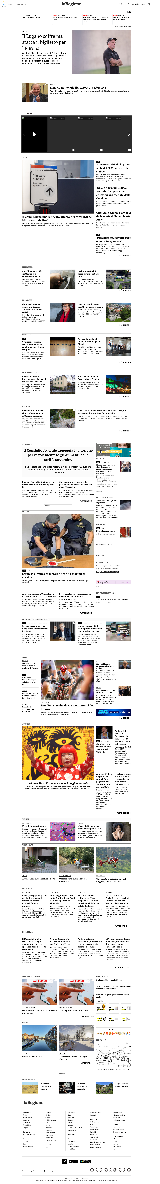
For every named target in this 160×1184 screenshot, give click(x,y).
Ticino (25, 1115)
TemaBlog (116, 1124)
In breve (115, 1144)
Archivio (115, 1141)
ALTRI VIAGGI (86, 1063)
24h (113, 1139)
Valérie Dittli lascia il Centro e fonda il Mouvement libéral (125, 18)
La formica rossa (73, 1146)
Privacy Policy (27, 1171)
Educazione (116, 1118)
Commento (71, 1141)
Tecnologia (94, 1127)
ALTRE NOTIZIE (86, 501)
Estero (25, 1139)
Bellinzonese (27, 1118)
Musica (70, 1125)
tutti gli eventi (122, 582)
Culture (48, 1145)
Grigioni (25, 1128)
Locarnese (26, 1120)
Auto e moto (94, 1137)
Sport (47, 1113)
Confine (25, 1141)
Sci (46, 1123)
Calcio (47, 1118)
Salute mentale (95, 1145)
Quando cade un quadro (98, 1142)
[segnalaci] (128, 4)
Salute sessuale (95, 1147)
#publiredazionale (118, 1130)
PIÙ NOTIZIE (124, 256)
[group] (36, 19)
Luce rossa (49, 1138)
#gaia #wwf (116, 1127)
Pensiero (71, 1118)
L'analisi (70, 1144)
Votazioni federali (29, 1135)
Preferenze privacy (51, 1171)
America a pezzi (28, 1146)
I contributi (71, 1149)
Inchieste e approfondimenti (95, 1122)
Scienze (70, 1120)
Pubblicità (58, 1169)
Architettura (94, 1135)
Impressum (42, 1169)
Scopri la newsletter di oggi (107, 572)
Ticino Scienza (117, 1113)
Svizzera (26, 1132)
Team (114, 1149)
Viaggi (92, 1124)
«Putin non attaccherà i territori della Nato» (65, 18)
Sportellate (49, 1135)
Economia (71, 1135)
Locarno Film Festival (75, 1128)
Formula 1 (48, 1128)
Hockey (48, 1115)
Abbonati (135, 4)
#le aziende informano (119, 1132)
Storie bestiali (94, 1130)
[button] (129, 134)
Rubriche (93, 1119)
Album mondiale (50, 1140)
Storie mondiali (50, 1133)
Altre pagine (117, 1136)
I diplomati (93, 1140)
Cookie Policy (38, 1171)
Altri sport (48, 1130)
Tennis (47, 1125)
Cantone (26, 1113)
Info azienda (116, 1146)
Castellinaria (72, 1130)
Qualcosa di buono (118, 1120)
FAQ (53, 1169)
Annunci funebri (66, 1169)
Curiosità (93, 1132)
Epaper (143, 4)
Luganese (26, 1123)
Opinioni (71, 1139)
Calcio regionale (50, 1120)
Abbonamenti (26, 1169)
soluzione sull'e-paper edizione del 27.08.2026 (113, 1069)
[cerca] (120, 4)
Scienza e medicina (118, 1115)
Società (70, 1123)
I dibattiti (93, 1115)
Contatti (48, 1169)
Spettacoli (71, 1113)
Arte (46, 1147)
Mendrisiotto (27, 1125)
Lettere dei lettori (95, 1113)
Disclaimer (34, 1169)
